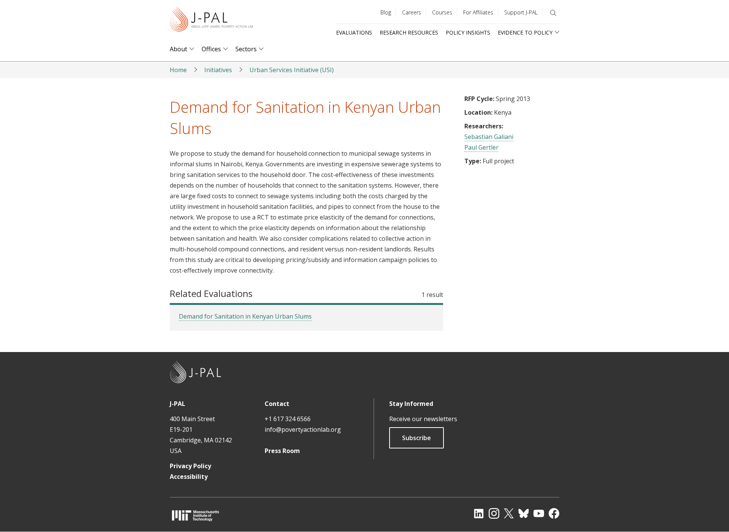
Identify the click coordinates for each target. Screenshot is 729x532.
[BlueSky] (523, 513)
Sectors (246, 49)
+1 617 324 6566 (288, 419)
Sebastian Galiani (488, 137)
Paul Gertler (481, 147)
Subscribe (416, 438)
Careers (411, 12)
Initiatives (218, 70)
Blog (385, 12)
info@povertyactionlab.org (303, 429)
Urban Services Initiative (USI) (291, 70)
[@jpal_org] (494, 513)
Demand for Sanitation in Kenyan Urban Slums (245, 316)
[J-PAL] (211, 21)
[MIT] (195, 515)
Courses (442, 12)
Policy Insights (468, 32)
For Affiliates (478, 12)
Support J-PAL (521, 12)
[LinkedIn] (478, 513)
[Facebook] (554, 513)
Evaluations (354, 32)
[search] (553, 12)
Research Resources (409, 32)
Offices (211, 49)
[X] (509, 513)
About (178, 49)
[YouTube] (538, 513)
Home (178, 70)
